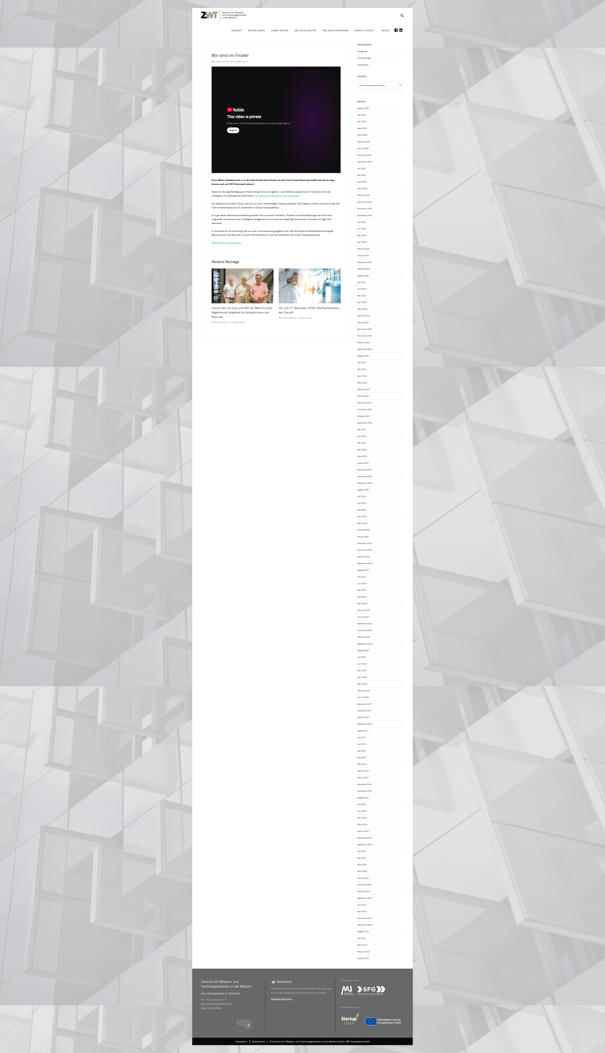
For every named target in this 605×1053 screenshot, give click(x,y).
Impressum (241, 1041)
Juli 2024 (361, 222)
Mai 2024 (361, 235)
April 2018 (362, 677)
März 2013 (362, 945)
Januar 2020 (363, 536)
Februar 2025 (363, 195)
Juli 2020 (361, 496)
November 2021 (364, 409)
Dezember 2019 (364, 543)
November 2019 (364, 550)
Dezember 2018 (364, 623)
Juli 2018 (361, 657)
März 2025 (362, 188)
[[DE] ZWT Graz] (224, 6)
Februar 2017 (363, 771)
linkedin (401, 30)
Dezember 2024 (364, 202)
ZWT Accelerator (305, 30)
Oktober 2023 (363, 269)
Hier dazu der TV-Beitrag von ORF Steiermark (276, 195)
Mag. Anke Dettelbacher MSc (216, 1003)
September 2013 (364, 925)
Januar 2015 (363, 878)
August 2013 (363, 931)
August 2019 (363, 570)
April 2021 (362, 449)
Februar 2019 (363, 610)
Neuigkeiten (362, 51)
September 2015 (364, 844)
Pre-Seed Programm (336, 30)
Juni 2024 (361, 228)
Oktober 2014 (363, 891)
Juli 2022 (361, 362)
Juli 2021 (361, 429)
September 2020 (364, 483)
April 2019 (362, 597)
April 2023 (362, 302)
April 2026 (362, 128)
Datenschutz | (259, 1041)
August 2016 (363, 797)
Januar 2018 (363, 697)
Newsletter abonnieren (281, 999)
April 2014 (362, 911)
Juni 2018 (361, 663)
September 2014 (364, 898)
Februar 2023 (363, 315)
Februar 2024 (363, 248)
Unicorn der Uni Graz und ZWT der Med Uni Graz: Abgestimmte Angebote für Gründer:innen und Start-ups (242, 312)
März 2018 (362, 683)
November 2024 (364, 208)
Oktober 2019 (363, 556)
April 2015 (362, 864)
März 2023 (362, 309)
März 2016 (362, 824)
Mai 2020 (361, 510)
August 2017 (363, 730)
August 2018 (363, 650)
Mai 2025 (361, 175)
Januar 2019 (363, 617)
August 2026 (363, 108)
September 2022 (364, 349)
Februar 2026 (363, 141)
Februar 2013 (363, 951)
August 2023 (363, 275)
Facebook (397, 30)
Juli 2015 (361, 851)
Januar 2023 (363, 322)
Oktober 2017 (363, 717)
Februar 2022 (363, 389)
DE (383, 30)
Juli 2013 (361, 938)
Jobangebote (363, 64)
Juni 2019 (361, 583)
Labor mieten (279, 30)
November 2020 (364, 476)
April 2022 (362, 376)
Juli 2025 (361, 168)
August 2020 (363, 489)
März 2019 (362, 603)
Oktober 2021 (363, 416)
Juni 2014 (361, 904)
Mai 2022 (361, 369)
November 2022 (364, 335)
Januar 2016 (363, 831)
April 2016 (362, 817)
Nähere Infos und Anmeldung (226, 242)
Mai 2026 (361, 121)
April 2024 (362, 242)
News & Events (364, 30)
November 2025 (364, 155)
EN (387, 30)
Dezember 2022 (364, 329)
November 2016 (364, 791)
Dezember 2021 (364, 402)
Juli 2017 (361, 737)
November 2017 (364, 710)
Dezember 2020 (364, 469)
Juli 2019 (361, 576)
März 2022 (362, 382)
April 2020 (362, 516)
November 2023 (364, 262)
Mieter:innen (256, 30)
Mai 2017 (361, 751)
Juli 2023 (361, 282)
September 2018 (364, 643)
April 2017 (362, 757)
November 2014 (364, 884)
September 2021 (364, 422)
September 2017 (364, 724)
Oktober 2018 (363, 637)
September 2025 (364, 161)
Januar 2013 (363, 958)
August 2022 (363, 356)
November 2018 (364, 630)
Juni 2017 (361, 744)
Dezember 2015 (364, 837)
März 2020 (362, 523)
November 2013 (364, 918)
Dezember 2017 (364, 704)
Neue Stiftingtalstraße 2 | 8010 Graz (220, 993)
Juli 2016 (361, 804)
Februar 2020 (363, 530)
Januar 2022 (363, 396)
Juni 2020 (361, 503)
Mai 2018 (361, 670)
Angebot (236, 30)
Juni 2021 (361, 436)
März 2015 (362, 871)
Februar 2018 (363, 690)
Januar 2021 (363, 463)
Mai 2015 (361, 858)
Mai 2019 (361, 590)
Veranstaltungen (364, 58)
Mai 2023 (361, 295)
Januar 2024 (363, 255)
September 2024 (364, 215)
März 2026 (362, 135)
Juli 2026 (361, 115)
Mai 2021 (361, 442)
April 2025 (362, 181)
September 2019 (364, 563)
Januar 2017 (363, 777)
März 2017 (362, 764)
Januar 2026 (363, 148)
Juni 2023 (361, 289)
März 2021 (362, 456)
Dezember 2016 (364, 784)
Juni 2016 (361, 811)
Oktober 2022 (363, 342)
